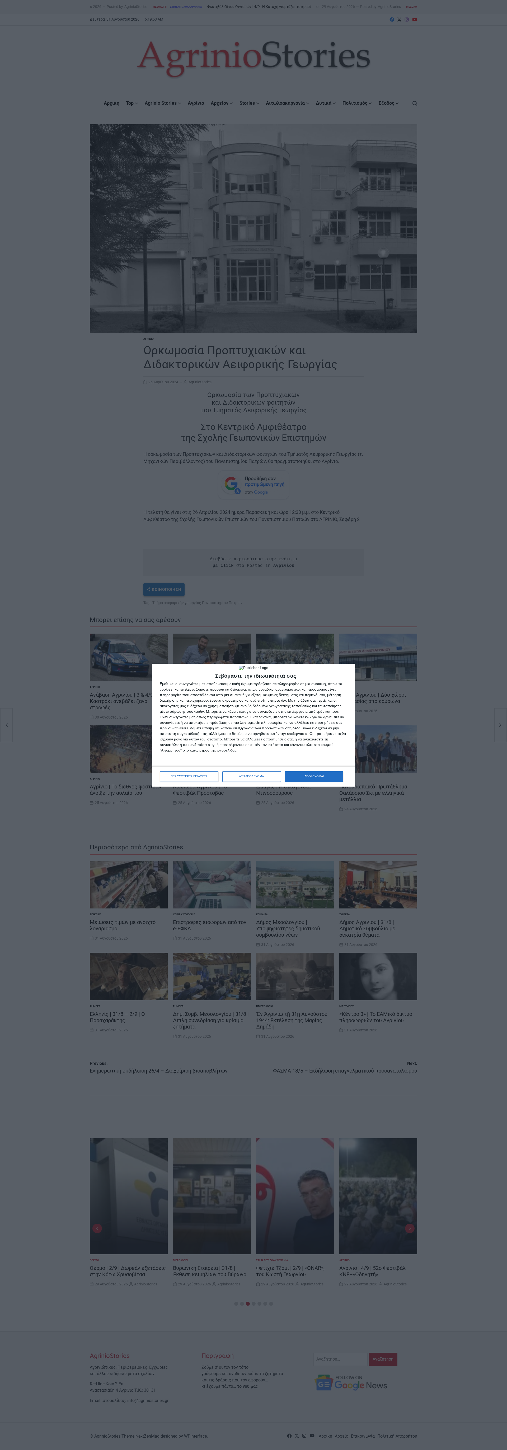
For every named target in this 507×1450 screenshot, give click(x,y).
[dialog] (253, 725)
